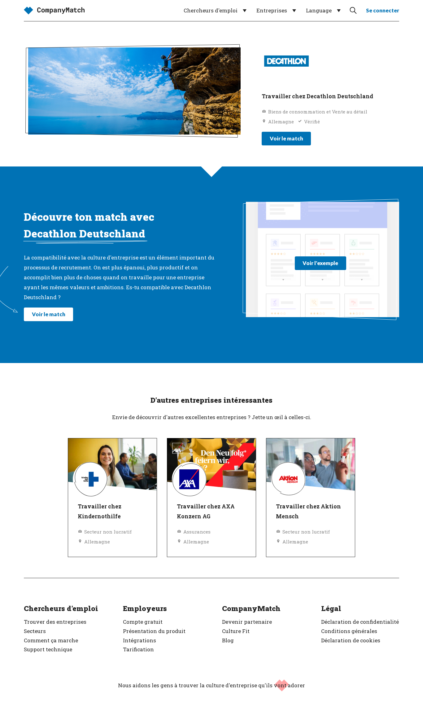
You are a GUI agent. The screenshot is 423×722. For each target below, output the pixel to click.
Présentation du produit (154, 631)
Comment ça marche (51, 640)
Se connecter (382, 10)
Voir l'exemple (320, 263)
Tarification (138, 649)
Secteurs (35, 631)
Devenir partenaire (247, 621)
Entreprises (271, 10)
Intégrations (139, 640)
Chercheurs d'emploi (211, 10)
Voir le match (286, 138)
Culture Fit (236, 631)
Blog (228, 640)
